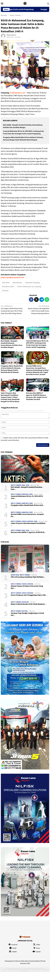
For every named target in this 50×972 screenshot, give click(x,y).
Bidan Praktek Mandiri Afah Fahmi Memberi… (28, 604)
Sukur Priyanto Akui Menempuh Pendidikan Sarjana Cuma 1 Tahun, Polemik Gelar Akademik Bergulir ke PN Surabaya (10, 397)
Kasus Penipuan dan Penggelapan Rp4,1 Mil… (29, 595)
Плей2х (20, 968)
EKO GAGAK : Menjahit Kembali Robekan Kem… (26, 488)
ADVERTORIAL (15, 575)
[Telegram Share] (41, 299)
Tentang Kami (9, 961)
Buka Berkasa (17, 282)
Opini (27, 485)
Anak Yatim (6, 282)
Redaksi (37, 961)
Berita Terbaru (16, 485)
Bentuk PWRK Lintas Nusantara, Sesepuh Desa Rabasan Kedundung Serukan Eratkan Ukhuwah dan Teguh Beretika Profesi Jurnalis (37, 370)
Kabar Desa (25, 494)
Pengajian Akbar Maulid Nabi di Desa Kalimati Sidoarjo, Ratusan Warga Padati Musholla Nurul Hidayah (12, 369)
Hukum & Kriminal (27, 521)
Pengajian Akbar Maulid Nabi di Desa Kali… (27, 505)
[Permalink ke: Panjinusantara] (3, 36)
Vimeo (38, 948)
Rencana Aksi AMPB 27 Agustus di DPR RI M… (28, 532)
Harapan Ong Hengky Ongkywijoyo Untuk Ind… (27, 614)
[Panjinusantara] (25, 3)
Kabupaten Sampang (32, 282)
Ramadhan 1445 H (8, 286)
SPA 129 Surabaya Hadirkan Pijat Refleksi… (28, 577)
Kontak (31, 961)
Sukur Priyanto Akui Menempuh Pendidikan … (28, 524)
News (23, 485)
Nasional (25, 611)
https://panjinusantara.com (12, 277)
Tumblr (14, 948)
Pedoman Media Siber (21, 961)
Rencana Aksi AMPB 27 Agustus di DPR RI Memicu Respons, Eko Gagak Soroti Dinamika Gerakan (36, 396)
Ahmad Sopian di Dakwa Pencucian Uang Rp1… (27, 587)
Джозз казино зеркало (21, 969)
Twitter (38, 945)
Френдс (38, 969)
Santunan (5, 290)
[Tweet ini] (36, 299)
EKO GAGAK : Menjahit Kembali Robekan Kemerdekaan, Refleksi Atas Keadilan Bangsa (11, 344)
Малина (26, 971)
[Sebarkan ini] (31, 299)
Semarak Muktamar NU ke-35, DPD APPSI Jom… (27, 497)
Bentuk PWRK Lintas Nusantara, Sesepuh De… (27, 515)
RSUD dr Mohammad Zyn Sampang (29, 286)
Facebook (14, 945)
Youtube (38, 952)
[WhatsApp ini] (47, 299)
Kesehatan (25, 602)
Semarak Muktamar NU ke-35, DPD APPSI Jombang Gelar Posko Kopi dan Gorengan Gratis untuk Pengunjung (37, 344)
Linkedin (14, 952)
